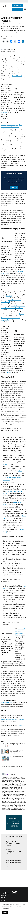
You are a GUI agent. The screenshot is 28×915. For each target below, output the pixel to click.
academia (8, 766)
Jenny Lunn (13, 36)
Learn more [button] (5, 908)
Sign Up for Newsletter (18, 9)
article (20, 471)
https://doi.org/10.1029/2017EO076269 (12, 719)
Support (17, 6)
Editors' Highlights (8, 849)
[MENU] (25, 9)
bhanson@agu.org (6, 702)
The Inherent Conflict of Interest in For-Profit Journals (17, 744)
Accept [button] (5, 912)
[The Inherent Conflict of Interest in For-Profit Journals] (5, 745)
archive (5, 464)
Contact (3, 900)
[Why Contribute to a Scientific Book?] (5, 758)
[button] (14, 180)
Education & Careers (14, 766)
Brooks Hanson (6, 36)
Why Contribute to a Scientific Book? (16, 757)
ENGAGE (3, 897)
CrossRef (9, 296)
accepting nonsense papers (9, 125)
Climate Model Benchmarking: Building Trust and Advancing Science (13, 862)
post (17, 76)
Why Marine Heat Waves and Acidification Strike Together (13, 842)
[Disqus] (14, 791)
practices (4, 112)
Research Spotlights (9, 840)
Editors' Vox (7, 859)
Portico (21, 314)
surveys (8, 372)
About (3, 895)
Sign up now (14, 187)
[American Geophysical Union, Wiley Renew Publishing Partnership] (5, 752)
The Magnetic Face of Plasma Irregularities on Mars (13, 852)
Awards (2, 899)
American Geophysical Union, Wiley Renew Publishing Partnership (16, 751)
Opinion (20, 766)
